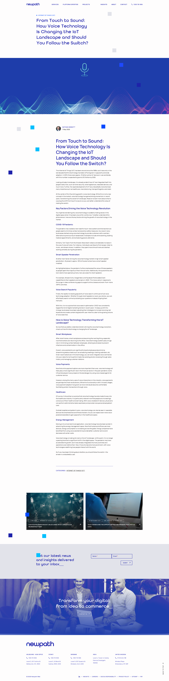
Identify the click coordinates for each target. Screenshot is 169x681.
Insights (104, 4)
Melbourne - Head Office (34, 654)
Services (55, 4)
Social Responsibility (108, 676)
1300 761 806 (138, 4)
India (94, 654)
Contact (123, 4)
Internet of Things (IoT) (76, 470)
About (113, 4)
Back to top (163, 670)
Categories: (61, 470)
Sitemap (134, 676)
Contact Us (83, 614)
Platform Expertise (70, 4)
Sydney (51, 654)
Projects (86, 4)
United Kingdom (120, 654)
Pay (141, 676)
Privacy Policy (124, 676)
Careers (95, 676)
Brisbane (74, 654)
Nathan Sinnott (68, 127)
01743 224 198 (121, 658)
